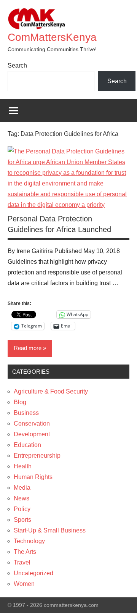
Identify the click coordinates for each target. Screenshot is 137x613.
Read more (27, 348)
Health (23, 466)
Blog (20, 402)
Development (32, 434)
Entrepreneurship (37, 455)
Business (26, 413)
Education (27, 445)
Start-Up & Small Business (50, 530)
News (21, 498)
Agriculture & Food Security (51, 391)
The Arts (25, 551)
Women (24, 584)
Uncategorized (33, 573)
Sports (22, 519)
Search (17, 65)
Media (22, 487)
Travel (22, 562)
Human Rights (33, 477)
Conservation (32, 423)
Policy (22, 509)
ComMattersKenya (52, 37)
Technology (29, 541)
